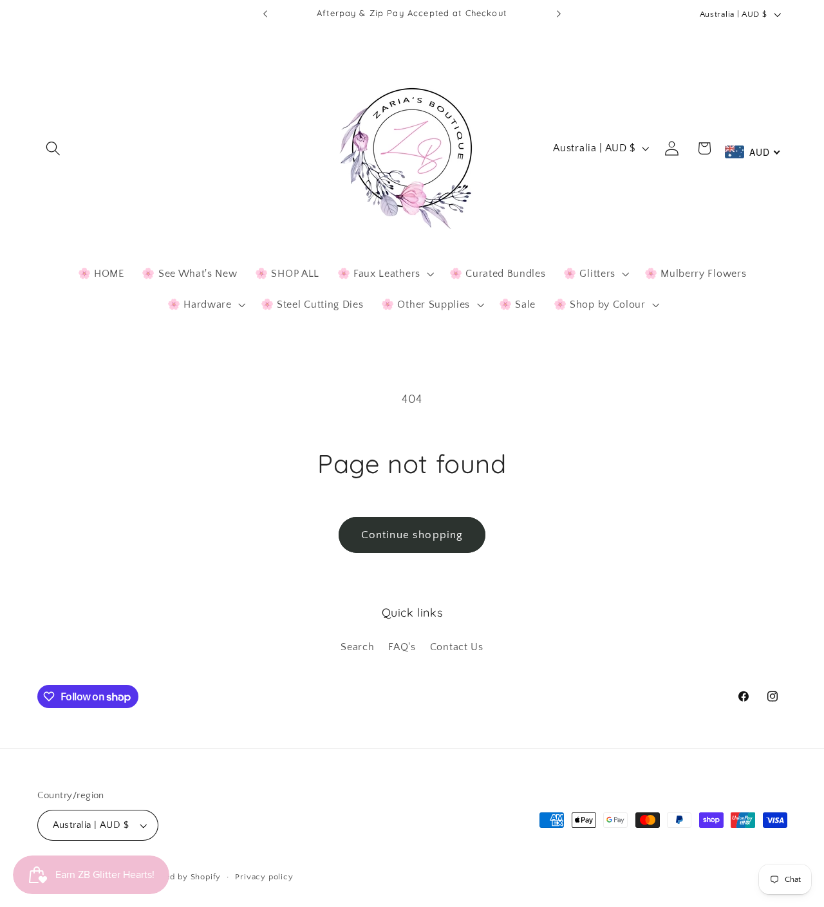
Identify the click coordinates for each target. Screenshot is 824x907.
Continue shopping (412, 534)
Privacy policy (264, 876)
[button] (53, 148)
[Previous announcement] (265, 14)
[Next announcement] (559, 14)
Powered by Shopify (180, 876)
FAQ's (401, 647)
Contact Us (456, 647)
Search (357, 647)
